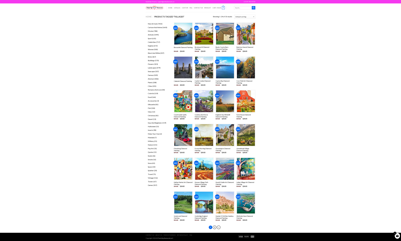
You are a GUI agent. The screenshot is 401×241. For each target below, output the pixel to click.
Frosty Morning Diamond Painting (203, 149)
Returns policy (182, 235)
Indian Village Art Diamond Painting (245, 183)
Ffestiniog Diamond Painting (180, 149)
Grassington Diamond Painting (223, 149)
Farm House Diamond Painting (244, 116)
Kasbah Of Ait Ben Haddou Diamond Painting (224, 217)
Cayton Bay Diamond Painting (223, 82)
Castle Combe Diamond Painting (202, 82)
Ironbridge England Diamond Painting (201, 217)
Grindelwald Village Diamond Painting (243, 149)
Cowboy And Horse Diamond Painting (201, 116)
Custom (185, 8)
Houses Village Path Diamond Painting (201, 183)
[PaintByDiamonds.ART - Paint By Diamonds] (154, 8)
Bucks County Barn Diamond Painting (222, 48)
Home (170, 8)
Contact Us (198, 8)
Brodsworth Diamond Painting (202, 48)
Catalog (177, 8)
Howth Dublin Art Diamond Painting (225, 183)
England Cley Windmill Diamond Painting (223, 116)
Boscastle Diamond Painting (183, 47)
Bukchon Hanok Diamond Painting (245, 48)
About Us (158, 235)
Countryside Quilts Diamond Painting (180, 116)
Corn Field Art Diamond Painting (244, 82)
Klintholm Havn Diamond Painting (245, 217)
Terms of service (169, 235)
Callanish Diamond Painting (183, 81)
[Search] (253, 8)
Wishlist (207, 8)
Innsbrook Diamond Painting (180, 217)
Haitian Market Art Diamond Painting (183, 183)
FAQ (191, 8)
